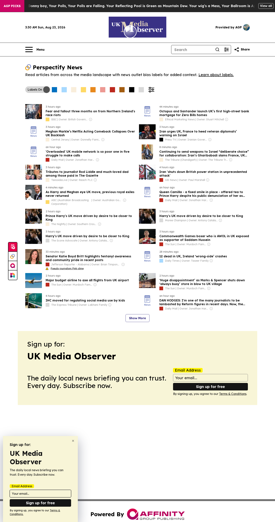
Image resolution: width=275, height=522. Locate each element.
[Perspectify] (12, 256)
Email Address (188, 370)
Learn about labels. (216, 74)
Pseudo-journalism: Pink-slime (67, 268)
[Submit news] (12, 247)
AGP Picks (12, 6)
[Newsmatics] (12, 275)
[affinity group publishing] (12, 265)
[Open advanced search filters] (226, 49)
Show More (137, 318)
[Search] (217, 49)
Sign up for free (210, 386)
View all (266, 6)
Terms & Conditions (232, 394)
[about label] (47, 119)
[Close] (73, 441)
